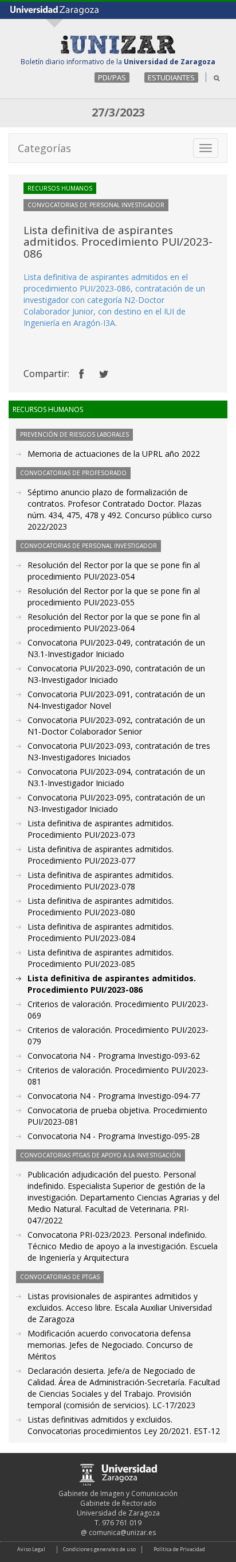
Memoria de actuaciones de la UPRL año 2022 (113, 453)
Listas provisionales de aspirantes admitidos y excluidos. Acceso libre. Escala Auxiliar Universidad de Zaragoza (119, 1307)
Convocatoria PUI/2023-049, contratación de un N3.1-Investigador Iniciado (116, 648)
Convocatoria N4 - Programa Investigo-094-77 (113, 1095)
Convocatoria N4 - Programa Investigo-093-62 (113, 1055)
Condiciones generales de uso (99, 1549)
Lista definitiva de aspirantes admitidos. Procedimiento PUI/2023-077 (100, 855)
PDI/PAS (112, 77)
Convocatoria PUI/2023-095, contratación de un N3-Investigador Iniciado (116, 803)
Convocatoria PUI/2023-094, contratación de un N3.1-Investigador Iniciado (116, 777)
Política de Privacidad (179, 1549)
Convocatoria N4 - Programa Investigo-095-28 (113, 1135)
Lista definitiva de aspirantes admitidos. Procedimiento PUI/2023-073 (100, 829)
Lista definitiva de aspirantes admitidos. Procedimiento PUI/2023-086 (111, 984)
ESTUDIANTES (171, 77)
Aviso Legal (31, 1549)
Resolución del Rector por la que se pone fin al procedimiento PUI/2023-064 (113, 622)
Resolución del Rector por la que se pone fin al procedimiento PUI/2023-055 (113, 596)
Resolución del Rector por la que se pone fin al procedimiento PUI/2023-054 (113, 570)
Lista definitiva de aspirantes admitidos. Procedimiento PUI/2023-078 (100, 880)
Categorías (44, 148)
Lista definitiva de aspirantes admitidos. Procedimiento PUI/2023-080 (100, 906)
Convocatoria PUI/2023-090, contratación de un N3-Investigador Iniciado (116, 674)
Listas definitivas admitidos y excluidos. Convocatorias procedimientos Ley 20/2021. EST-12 (123, 1425)
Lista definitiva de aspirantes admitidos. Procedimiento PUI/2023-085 (100, 958)
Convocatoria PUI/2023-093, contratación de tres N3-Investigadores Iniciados (118, 751)
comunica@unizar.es (122, 1532)
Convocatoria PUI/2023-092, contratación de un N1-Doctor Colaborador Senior (116, 725)
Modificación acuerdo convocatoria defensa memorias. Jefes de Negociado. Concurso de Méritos (110, 1345)
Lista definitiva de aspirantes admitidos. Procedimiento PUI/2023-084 (100, 932)
